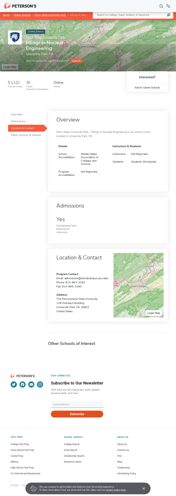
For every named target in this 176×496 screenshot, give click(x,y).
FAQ (119, 456)
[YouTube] (31, 384)
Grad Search (70, 450)
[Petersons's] (20, 6)
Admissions (18, 121)
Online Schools (22, 15)
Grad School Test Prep (22, 450)
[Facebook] (22, 384)
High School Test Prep (22, 467)
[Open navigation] (168, 6)
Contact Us (123, 450)
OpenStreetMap (152, 21)
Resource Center (72, 461)
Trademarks (123, 467)
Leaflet (136, 21)
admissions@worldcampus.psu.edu (86, 278)
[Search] (161, 6)
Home (6, 15)
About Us (122, 444)
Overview (16, 114)
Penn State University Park (50, 15)
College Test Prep (20, 444)
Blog (119, 461)
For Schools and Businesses (25, 473)
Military (15, 461)
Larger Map (10, 66)
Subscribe (77, 414)
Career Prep (17, 456)
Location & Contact (22, 128)
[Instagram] (40, 384)
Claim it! (76, 60)
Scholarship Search (74, 456)
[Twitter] (14, 384)
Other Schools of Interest (26, 135)
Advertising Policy (126, 473)
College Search (72, 444)
